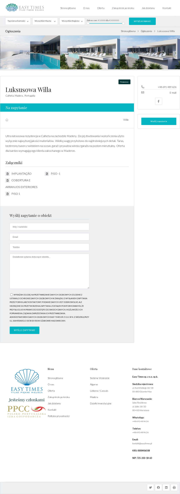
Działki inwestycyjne (100, 403)
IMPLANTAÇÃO (21, 173)
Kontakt (166, 8)
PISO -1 (55, 173)
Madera (94, 397)
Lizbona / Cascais (99, 390)
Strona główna (68, 8)
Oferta (100, 8)
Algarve (94, 384)
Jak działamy (148, 8)
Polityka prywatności (58, 416)
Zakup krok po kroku (123, 8)
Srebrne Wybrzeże (100, 378)
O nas (86, 8)
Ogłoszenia (146, 31)
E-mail (173, 92)
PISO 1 (15, 193)
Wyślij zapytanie (158, 121)
